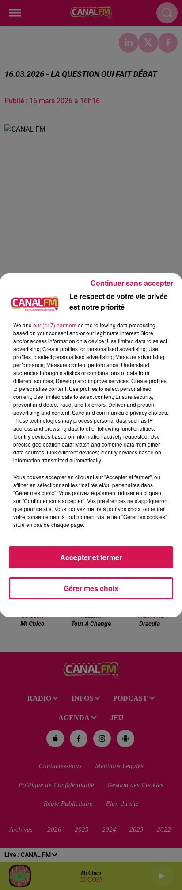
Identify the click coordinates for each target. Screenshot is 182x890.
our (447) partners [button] (54, 325)
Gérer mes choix (91, 588)
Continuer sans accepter (132, 283)
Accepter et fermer (91, 557)
